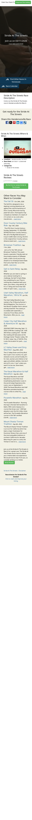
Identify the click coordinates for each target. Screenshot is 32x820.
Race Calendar (11, 86)
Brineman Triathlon (12, 245)
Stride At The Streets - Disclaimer (15, 471)
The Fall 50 (8, 201)
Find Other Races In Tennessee (18, 80)
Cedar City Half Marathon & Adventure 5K (15, 322)
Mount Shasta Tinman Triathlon (13, 422)
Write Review (9, 463)
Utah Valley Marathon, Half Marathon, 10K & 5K (16, 293)
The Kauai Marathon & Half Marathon (16, 372)
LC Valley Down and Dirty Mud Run (15, 348)
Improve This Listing (23, 2)
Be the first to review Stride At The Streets (16, 186)
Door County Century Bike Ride (15, 224)
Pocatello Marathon (12, 397)
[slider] (8, 180)
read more (17, 219)
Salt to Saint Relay (12, 269)
